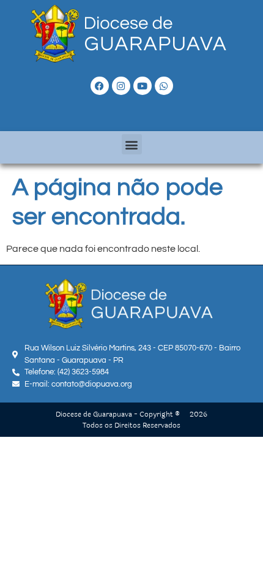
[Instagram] (121, 86)
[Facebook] (100, 86)
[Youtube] (142, 86)
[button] (132, 144)
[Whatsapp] (164, 86)
